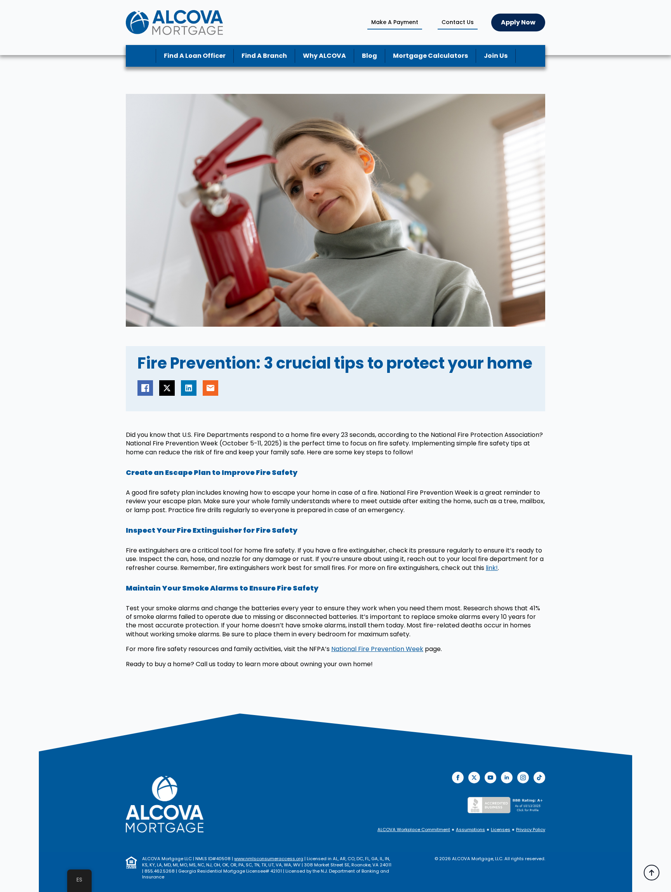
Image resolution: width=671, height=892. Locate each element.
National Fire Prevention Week (377, 648)
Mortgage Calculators (430, 55)
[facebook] (458, 777)
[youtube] (490, 777)
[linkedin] (507, 777)
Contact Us (458, 22)
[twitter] (474, 777)
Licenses (500, 830)
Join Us (496, 55)
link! (492, 567)
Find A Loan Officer (195, 55)
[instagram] (523, 777)
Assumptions (470, 830)
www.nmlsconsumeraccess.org (268, 859)
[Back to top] (651, 872)
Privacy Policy (530, 830)
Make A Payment (394, 22)
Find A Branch (264, 55)
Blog (369, 55)
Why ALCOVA (324, 55)
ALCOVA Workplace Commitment (413, 830)
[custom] (539, 777)
